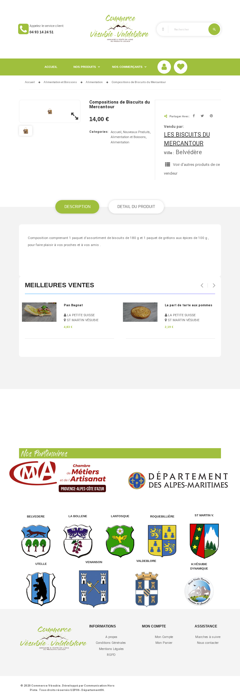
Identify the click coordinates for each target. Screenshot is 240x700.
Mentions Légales (111, 649)
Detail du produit (136, 206)
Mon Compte (164, 637)
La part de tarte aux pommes (188, 305)
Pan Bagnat (73, 305)
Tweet (202, 116)
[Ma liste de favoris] (180, 67)
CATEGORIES (160, 29)
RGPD (111, 655)
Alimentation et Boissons (128, 137)
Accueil (50, 66)
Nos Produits (84, 66)
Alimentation (120, 142)
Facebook (194, 116)
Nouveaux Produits (136, 132)
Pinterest (211, 116)
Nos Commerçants (127, 66)
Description (77, 206)
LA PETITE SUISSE (80, 315)
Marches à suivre (207, 637)
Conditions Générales (111, 643)
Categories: (98, 132)
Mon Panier (163, 643)
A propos (111, 637)
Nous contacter (208, 643)
